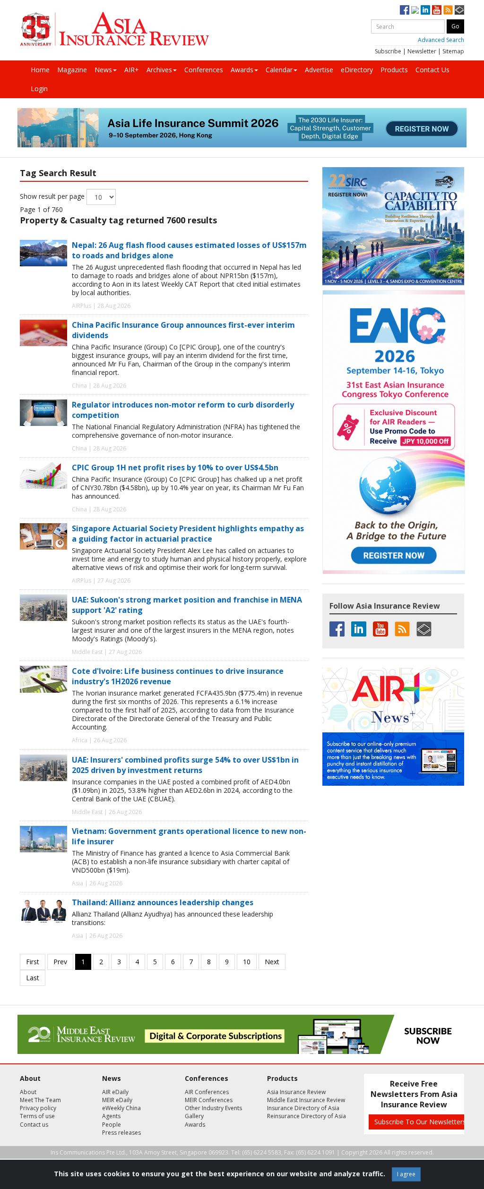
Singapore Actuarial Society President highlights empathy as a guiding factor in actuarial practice (188, 533)
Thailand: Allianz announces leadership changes (162, 902)
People (111, 1125)
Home (40, 69)
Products (394, 69)
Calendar (279, 69)
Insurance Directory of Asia (303, 1108)
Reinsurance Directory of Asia (306, 1116)
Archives (159, 69)
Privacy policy (38, 1108)
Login (39, 88)
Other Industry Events (213, 1108)
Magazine (72, 69)
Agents (111, 1116)
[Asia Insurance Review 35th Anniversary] (114, 29)
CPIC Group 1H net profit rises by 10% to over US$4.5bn (175, 467)
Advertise (319, 69)
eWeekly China (121, 1108)
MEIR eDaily (117, 1100)
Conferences (203, 69)
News (103, 69)
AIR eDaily (115, 1092)
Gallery (194, 1116)
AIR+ (131, 69)
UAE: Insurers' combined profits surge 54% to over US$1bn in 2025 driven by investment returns (185, 765)
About (28, 1092)
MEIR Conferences (209, 1100)
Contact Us (432, 69)
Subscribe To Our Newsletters (420, 1121)
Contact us (34, 1125)
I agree (406, 1174)
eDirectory (357, 69)
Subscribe (388, 51)
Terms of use (37, 1116)
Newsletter (421, 51)
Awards (242, 69)
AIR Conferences (207, 1092)
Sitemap (453, 51)
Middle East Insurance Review (306, 1100)
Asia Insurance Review (296, 1092)
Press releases (121, 1133)
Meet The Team (40, 1100)
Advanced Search (441, 40)
